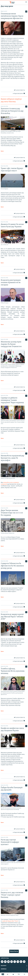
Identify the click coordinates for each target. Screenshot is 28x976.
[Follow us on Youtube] (8, 961)
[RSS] (21, 961)
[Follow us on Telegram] (18, 961)
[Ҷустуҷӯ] (24, 974)
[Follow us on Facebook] (5, 961)
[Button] (19, 90)
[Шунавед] (8, 974)
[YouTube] (13, 974)
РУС (19, 974)
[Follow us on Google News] (2, 961)
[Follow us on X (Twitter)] (14, 961)
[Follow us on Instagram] (11, 961)
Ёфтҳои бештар (14, 951)
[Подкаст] (24, 961)
